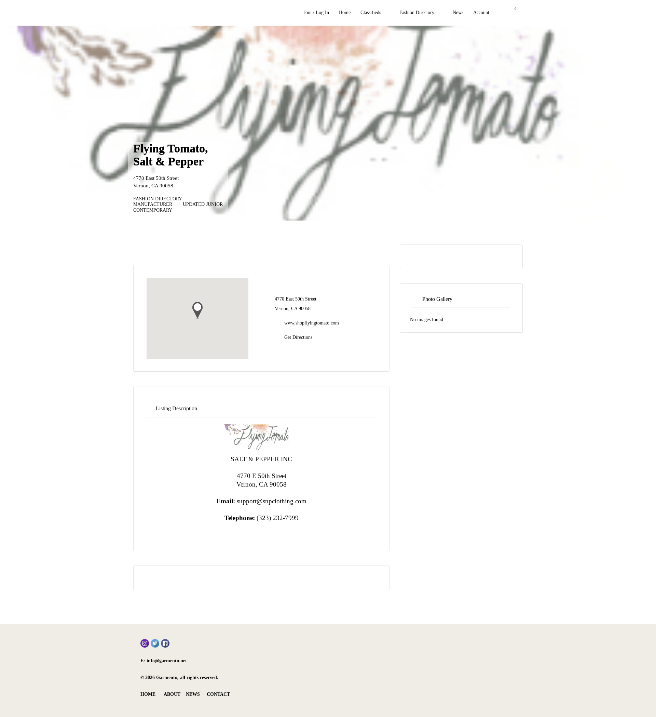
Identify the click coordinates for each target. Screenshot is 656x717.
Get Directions (298, 337)
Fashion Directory (416, 12)
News (458, 12)
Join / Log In (316, 12)
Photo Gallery (437, 299)
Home (345, 12)
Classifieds (370, 12)
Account (481, 12)
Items (511, 13)
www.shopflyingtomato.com (311, 323)
